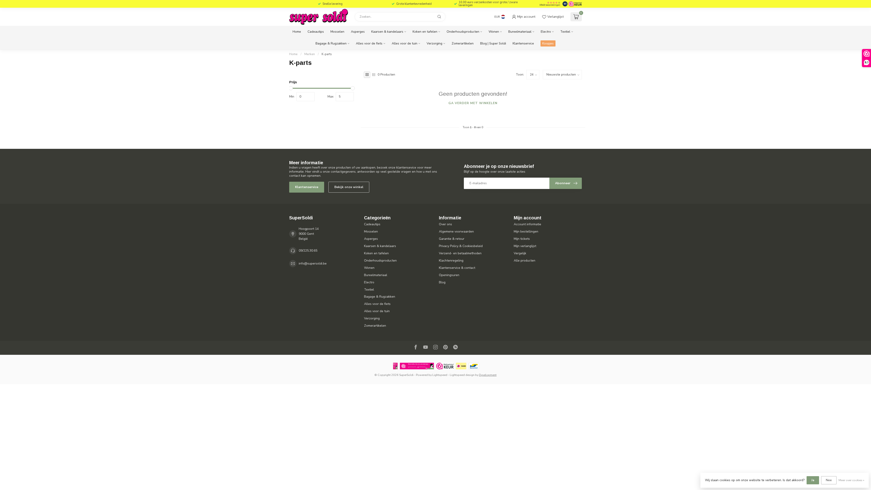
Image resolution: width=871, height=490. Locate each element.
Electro (546, 31)
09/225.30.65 (308, 250)
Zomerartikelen (463, 43)
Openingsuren (449, 275)
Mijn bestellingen (526, 231)
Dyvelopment (488, 375)
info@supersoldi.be (313, 263)
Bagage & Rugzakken (331, 43)
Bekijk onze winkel (348, 187)
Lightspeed (439, 375)
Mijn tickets (522, 239)
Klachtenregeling (451, 260)
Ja (812, 480)
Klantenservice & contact (457, 268)
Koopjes (548, 43)
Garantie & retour (451, 239)
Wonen (494, 31)
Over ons (445, 224)
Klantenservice (523, 43)
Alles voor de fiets (369, 43)
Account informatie (527, 224)
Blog (442, 282)
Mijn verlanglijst (525, 246)
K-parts (327, 54)
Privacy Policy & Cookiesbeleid (461, 246)
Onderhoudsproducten (463, 31)
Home (297, 31)
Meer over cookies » (851, 480)
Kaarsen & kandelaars (387, 31)
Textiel (565, 31)
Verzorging (434, 43)
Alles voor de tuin (404, 43)
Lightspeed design (462, 375)
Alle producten (524, 260)
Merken (309, 54)
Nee (829, 480)
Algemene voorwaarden (456, 231)
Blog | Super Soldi (493, 43)
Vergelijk (520, 253)
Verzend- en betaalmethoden (460, 253)
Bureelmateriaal (519, 31)
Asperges (358, 31)
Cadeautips (316, 31)
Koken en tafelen (425, 31)
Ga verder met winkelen (472, 103)
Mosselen (337, 31)
